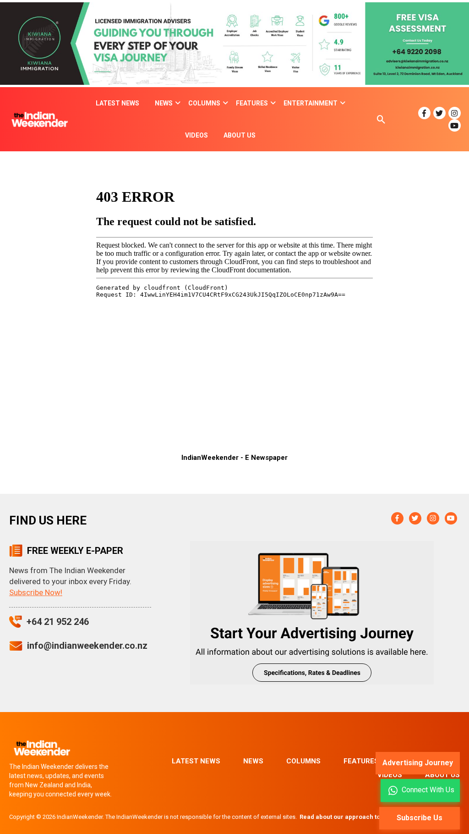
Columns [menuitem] (204, 103)
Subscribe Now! (35, 592)
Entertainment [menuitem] (311, 103)
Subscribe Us (419, 817)
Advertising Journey (417, 762)
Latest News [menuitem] (117, 103)
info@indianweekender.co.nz (87, 645)
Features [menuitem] (252, 103)
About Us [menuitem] (240, 135)
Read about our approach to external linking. (364, 816)
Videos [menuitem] (196, 135)
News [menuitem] (164, 103)
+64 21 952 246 (58, 621)
